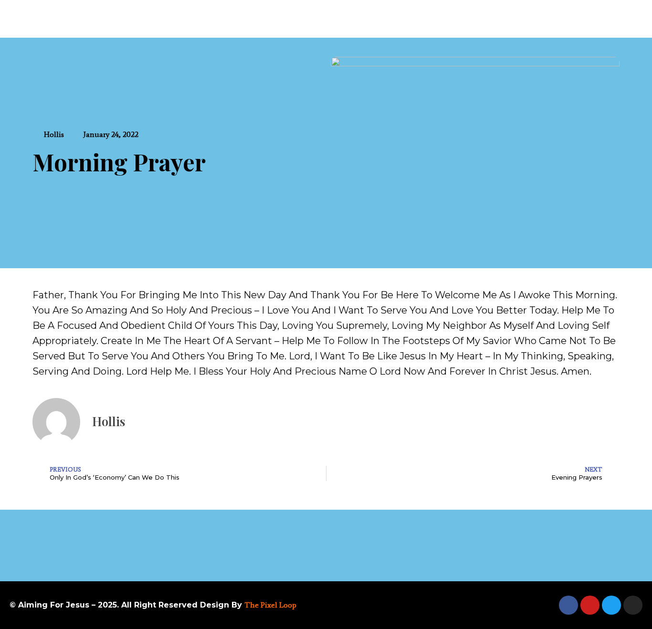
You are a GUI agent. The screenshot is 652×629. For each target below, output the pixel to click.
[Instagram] (632, 605)
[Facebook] (568, 605)
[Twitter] (611, 605)
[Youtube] (589, 605)
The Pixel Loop (270, 604)
